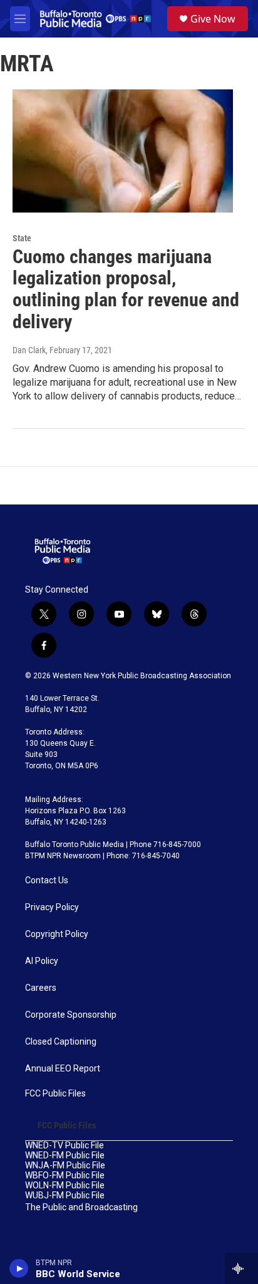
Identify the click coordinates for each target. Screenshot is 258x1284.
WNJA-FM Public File (65, 1165)
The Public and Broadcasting (81, 1207)
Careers (40, 988)
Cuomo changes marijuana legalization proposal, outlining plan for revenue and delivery (126, 289)
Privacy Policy (52, 907)
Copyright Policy (56, 934)
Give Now (212, 18)
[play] (19, 1268)
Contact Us (46, 880)
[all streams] (241, 1268)
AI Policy (41, 961)
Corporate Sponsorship (70, 1015)
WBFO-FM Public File (65, 1175)
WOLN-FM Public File (65, 1185)
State (22, 238)
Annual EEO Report (62, 1068)
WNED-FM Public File (65, 1155)
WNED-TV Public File (64, 1145)
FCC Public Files (55, 1093)
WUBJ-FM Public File (65, 1195)
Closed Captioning (60, 1041)
